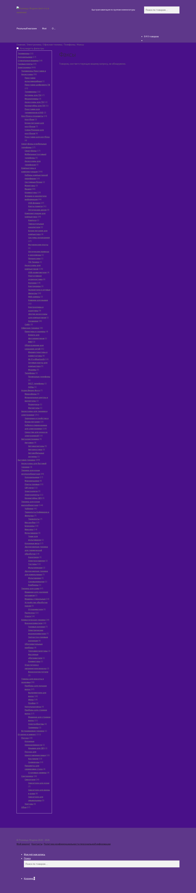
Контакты (37, 843)
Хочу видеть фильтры (32, 48)
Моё (44, 28)
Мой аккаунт (23, 843)
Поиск (27, 858)
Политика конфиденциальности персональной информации (77, 843)
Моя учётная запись (34, 854)
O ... (53, 28)
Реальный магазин (27, 28)
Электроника (34, 44)
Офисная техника (52, 44)
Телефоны (69, 44)
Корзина (29, 878)
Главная (21, 44)
